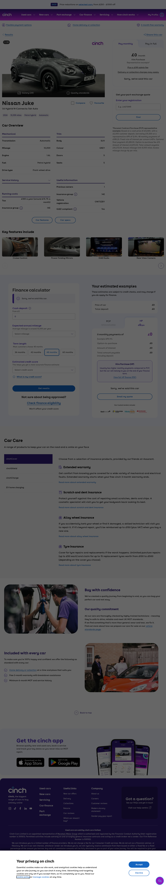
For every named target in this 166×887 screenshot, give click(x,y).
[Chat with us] (160, 881)
